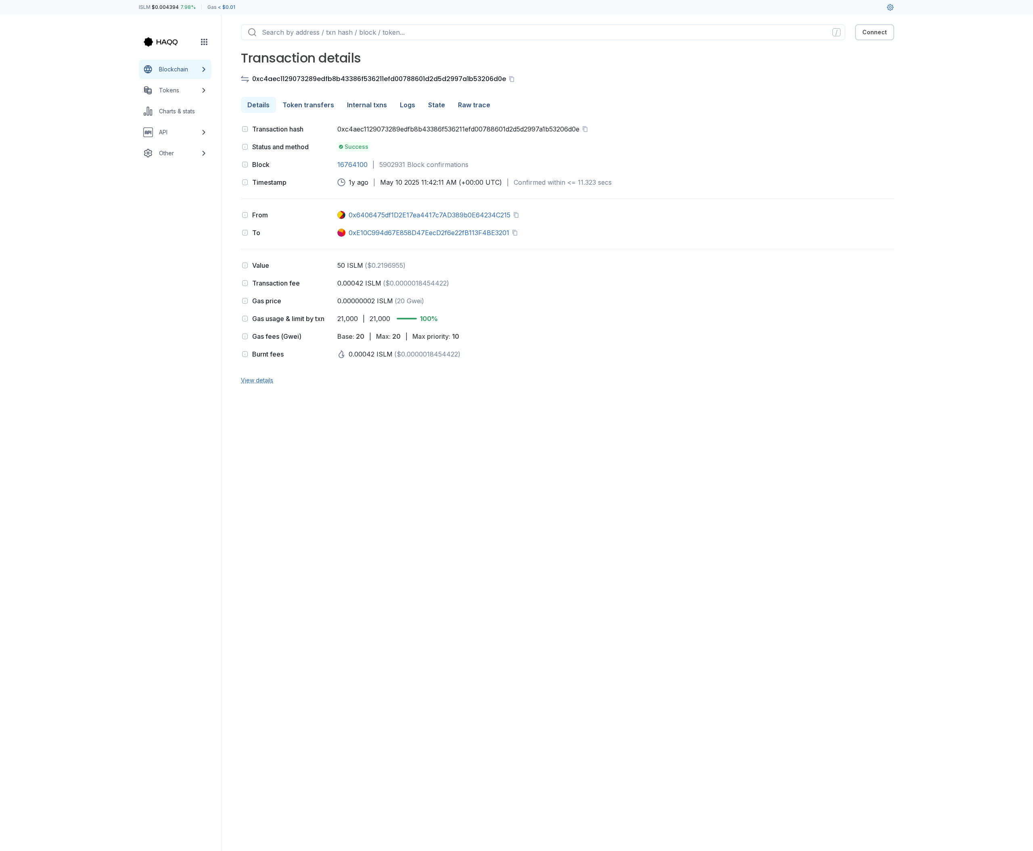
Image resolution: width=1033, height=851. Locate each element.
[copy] (513, 79)
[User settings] (890, 7)
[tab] (258, 105)
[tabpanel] (567, 254)
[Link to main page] (168, 42)
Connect (874, 32)
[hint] (245, 129)
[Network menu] (204, 42)
